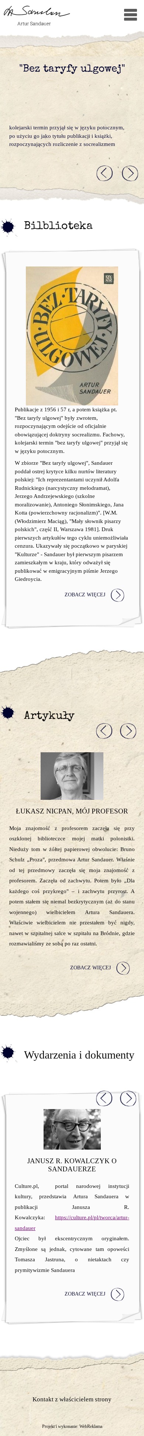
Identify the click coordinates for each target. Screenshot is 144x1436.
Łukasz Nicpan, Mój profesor (72, 811)
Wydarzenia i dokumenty (79, 1055)
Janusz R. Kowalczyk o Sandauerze (72, 1165)
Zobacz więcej (85, 594)
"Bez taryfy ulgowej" (72, 70)
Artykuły (49, 716)
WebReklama (90, 1426)
